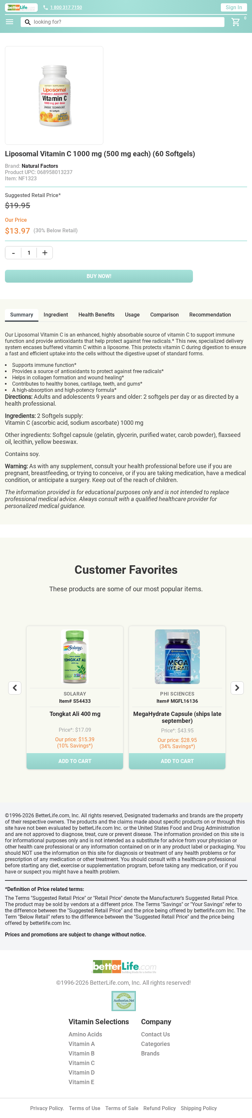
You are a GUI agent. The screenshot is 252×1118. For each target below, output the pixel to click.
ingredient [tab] (56, 315)
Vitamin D (82, 1072)
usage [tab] (132, 315)
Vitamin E (81, 1082)
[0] (236, 22)
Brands (150, 1053)
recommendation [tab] (210, 315)
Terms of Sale (121, 1108)
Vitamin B (81, 1053)
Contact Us (155, 1034)
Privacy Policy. (47, 1108)
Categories (155, 1043)
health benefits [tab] (96, 315)
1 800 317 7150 (66, 7)
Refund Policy (159, 1108)
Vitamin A (82, 1043)
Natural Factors (40, 166)
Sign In (234, 7)
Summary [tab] (21, 315)
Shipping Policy (199, 1108)
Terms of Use (84, 1108)
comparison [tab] (164, 315)
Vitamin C (82, 1062)
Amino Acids (85, 1034)
